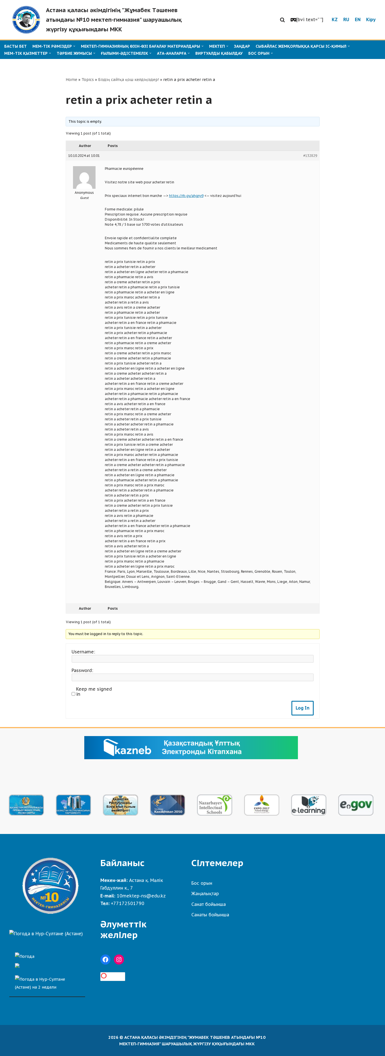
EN (357, 19)
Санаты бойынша (210, 914)
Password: (82, 670)
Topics (87, 79)
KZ (335, 19)
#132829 (310, 155)
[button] (282, 19)
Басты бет (15, 46)
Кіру (371, 19)
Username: (83, 651)
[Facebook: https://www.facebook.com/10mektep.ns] (105, 959)
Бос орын (201, 883)
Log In (302, 708)
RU (346, 19)
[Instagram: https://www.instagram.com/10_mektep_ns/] (119, 959)
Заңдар (242, 46)
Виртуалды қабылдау (219, 53)
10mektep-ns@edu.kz (141, 896)
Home (71, 79)
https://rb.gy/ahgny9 (186, 196)
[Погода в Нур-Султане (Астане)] (46, 933)
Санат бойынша (208, 904)
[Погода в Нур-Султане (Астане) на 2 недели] (47, 981)
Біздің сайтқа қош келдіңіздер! (128, 79)
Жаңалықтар (205, 893)
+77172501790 (127, 903)
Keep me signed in (94, 691)
